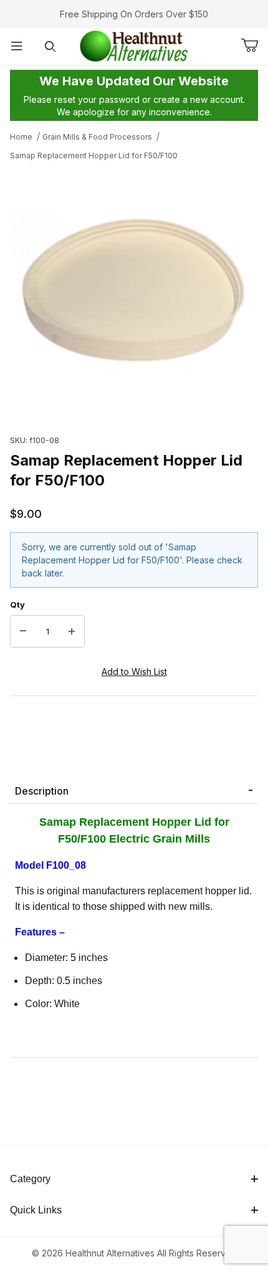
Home (21, 136)
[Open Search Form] (50, 46)
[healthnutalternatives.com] (134, 45)
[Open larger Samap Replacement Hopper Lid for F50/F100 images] (134, 294)
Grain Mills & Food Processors (97, 136)
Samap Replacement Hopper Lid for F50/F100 (94, 155)
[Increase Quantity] (71, 631)
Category (30, 1179)
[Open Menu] (17, 46)
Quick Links (36, 1210)
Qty (17, 605)
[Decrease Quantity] (23, 631)
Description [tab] (42, 791)
